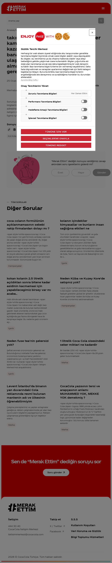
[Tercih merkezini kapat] (92, 32)
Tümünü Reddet (56, 145)
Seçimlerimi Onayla (56, 138)
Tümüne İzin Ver (56, 131)
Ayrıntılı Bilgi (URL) (29, 80)
